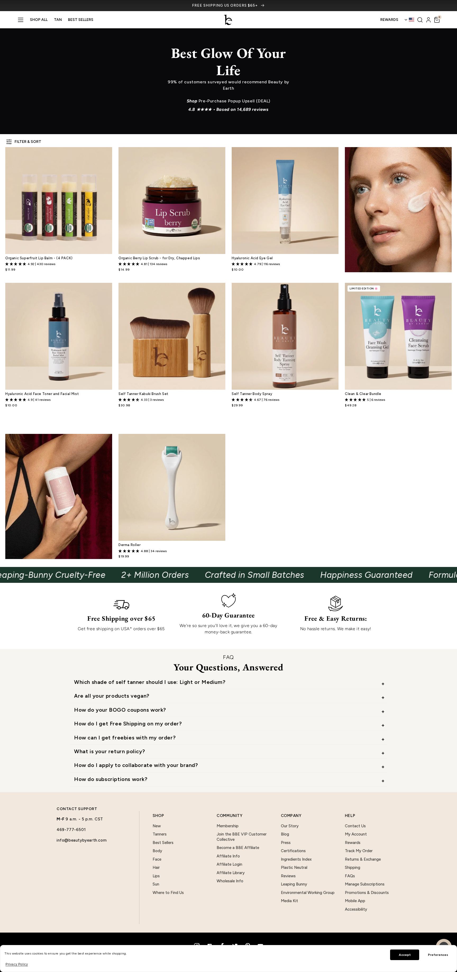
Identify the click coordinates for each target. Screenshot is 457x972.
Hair (156, 867)
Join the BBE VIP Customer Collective (242, 837)
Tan (58, 19)
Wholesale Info (230, 881)
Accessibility (356, 909)
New (157, 826)
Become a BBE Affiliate (238, 847)
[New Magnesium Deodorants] (58, 496)
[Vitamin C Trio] (398, 209)
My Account (356, 834)
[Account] (428, 20)
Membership (228, 826)
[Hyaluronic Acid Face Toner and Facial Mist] (58, 336)
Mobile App (355, 900)
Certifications (293, 850)
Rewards (352, 842)
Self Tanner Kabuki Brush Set (143, 394)
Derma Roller (129, 545)
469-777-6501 (71, 829)
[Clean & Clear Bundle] (398, 336)
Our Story (290, 826)
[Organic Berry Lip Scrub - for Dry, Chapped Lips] (171, 200)
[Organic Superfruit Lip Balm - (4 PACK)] (58, 200)
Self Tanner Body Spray (252, 394)
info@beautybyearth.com (82, 840)
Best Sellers (80, 19)
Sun (156, 884)
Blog (285, 834)
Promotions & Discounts (367, 892)
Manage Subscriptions (365, 884)
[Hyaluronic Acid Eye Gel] (285, 200)
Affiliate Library (231, 872)
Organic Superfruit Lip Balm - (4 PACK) (39, 258)
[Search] (420, 20)
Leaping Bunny (294, 884)
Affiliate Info (228, 856)
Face (157, 859)
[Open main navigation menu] (20, 20)
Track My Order (359, 850)
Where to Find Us (168, 892)
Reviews (288, 876)
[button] (437, 20)
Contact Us (355, 826)
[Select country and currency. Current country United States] (409, 20)
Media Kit (289, 900)
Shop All (39, 19)
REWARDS (389, 19)
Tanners (160, 834)
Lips (156, 876)
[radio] (234, 417)
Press (286, 842)
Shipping (352, 867)
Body (157, 850)
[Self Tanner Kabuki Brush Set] (171, 336)
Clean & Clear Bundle (363, 394)
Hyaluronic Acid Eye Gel (252, 258)
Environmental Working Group (308, 892)
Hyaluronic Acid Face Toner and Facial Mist (42, 394)
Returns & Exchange (363, 859)
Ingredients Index (296, 859)
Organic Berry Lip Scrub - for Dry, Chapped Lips (159, 258)
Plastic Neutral (294, 867)
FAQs (350, 876)
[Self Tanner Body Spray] (285, 336)
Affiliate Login (229, 864)
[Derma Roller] (171, 487)
